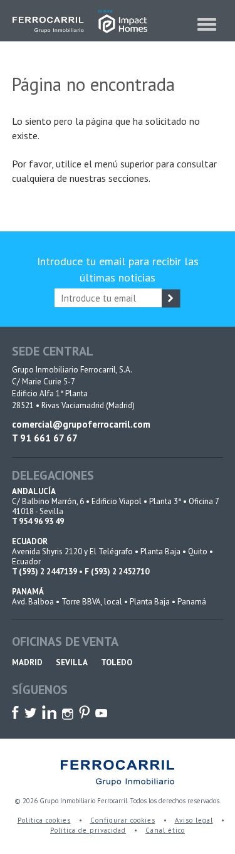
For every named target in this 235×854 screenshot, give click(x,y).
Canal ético (165, 830)
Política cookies (44, 820)
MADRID (27, 662)
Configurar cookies (122, 820)
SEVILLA (72, 662)
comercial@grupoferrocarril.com (81, 424)
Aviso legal (194, 820)
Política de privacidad (88, 830)
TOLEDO (116, 662)
